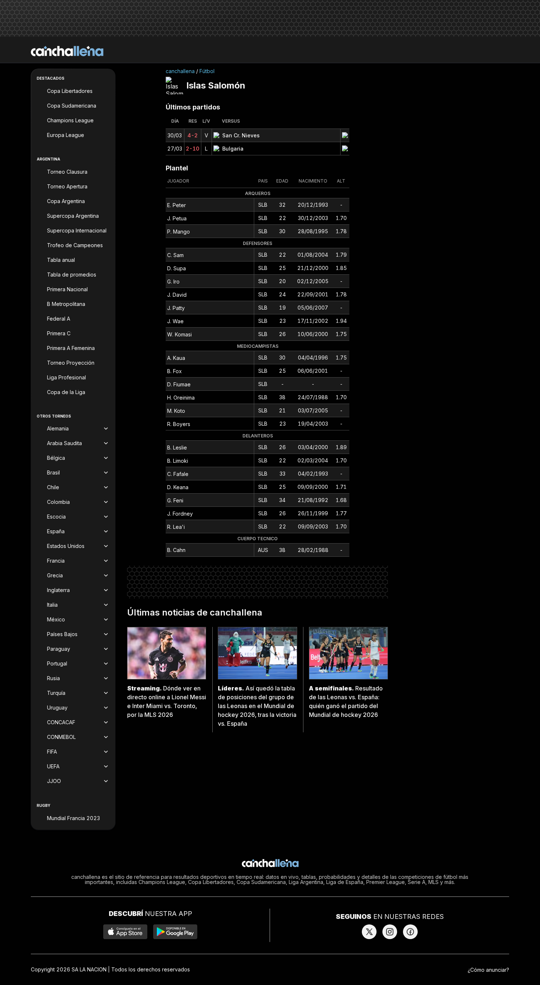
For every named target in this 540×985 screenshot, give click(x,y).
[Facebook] (410, 931)
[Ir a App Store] (125, 931)
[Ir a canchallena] (67, 51)
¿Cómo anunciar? (488, 970)
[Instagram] (389, 931)
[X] (369, 931)
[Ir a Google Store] (175, 931)
